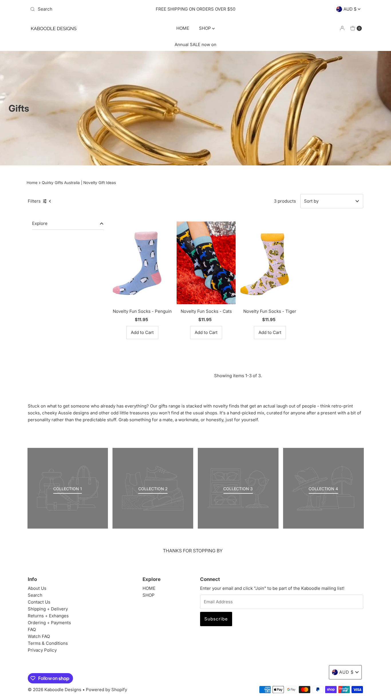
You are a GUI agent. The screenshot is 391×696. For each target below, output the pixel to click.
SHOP (205, 28)
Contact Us (39, 602)
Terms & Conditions (48, 643)
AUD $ (350, 9)
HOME (182, 28)
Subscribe (216, 619)
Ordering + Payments (49, 622)
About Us (37, 588)
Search (35, 595)
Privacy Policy (42, 650)
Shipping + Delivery (48, 609)
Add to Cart (142, 332)
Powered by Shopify (106, 689)
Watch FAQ (39, 636)
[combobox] (82, 9)
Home (32, 182)
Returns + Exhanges (48, 615)
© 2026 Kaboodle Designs (54, 689)
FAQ (32, 629)
